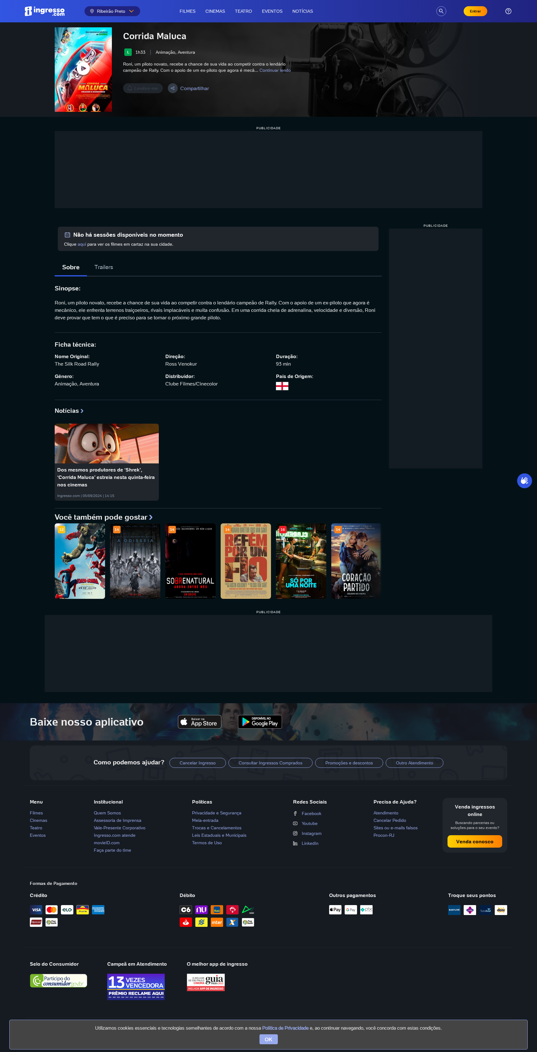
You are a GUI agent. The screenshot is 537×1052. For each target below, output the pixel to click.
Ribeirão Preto (111, 11)
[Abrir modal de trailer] (83, 69)
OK (269, 1039)
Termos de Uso (207, 842)
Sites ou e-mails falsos (396, 827)
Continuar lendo (275, 70)
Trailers (103, 267)
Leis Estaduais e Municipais (219, 835)
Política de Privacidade (285, 1028)
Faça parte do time (112, 850)
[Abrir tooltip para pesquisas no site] (441, 11)
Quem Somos (107, 812)
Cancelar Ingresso (198, 763)
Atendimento (386, 812)
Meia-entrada (205, 820)
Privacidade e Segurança (216, 812)
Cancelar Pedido (390, 820)
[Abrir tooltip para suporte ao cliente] (508, 11)
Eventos (272, 11)
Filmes (187, 11)
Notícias (302, 11)
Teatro (243, 11)
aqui (82, 244)
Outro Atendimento (414, 763)
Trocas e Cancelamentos (216, 827)
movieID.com (107, 842)
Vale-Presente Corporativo (119, 827)
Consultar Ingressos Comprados (270, 763)
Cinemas (215, 11)
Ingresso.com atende (114, 835)
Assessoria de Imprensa (117, 820)
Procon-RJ (384, 835)
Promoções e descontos (349, 763)
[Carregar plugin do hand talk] (524, 480)
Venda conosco (474, 841)
